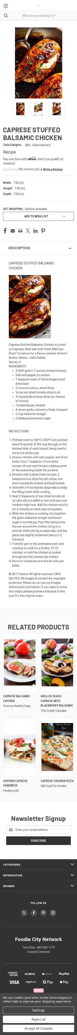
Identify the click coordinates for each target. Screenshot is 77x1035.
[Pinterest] (43, 231)
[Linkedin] (35, 231)
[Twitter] (28, 231)
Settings (38, 1010)
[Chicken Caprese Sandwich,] (20, 747)
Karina (24, 574)
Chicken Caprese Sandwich (15, 783)
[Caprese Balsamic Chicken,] (20, 662)
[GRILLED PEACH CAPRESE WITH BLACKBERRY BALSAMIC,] (57, 662)
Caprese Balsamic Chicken (16, 698)
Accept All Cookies (38, 1028)
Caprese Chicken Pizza (57, 781)
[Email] (13, 231)
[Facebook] (5, 231)
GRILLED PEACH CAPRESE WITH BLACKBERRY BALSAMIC (57, 700)
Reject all (38, 1019)
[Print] (20, 231)
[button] (51, 169)
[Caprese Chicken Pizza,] (57, 747)
